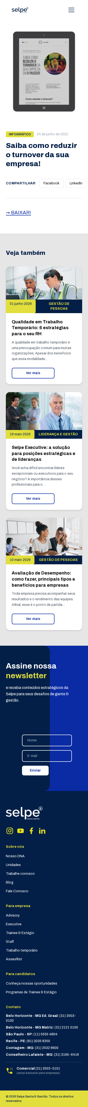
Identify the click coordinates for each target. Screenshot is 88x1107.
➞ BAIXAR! (18, 212)
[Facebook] (31, 831)
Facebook (51, 183)
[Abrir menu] (71, 10)
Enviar (35, 770)
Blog (9, 882)
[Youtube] (20, 831)
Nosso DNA (15, 856)
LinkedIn (76, 183)
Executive (14, 924)
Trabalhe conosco (20, 873)
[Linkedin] (42, 831)
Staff (10, 942)
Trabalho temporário (22, 950)
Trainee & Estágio (20, 933)
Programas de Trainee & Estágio (31, 992)
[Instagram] (10, 831)
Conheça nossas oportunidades (31, 983)
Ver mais (33, 373)
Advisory (13, 915)
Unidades (13, 865)
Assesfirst (14, 959)
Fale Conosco (17, 891)
